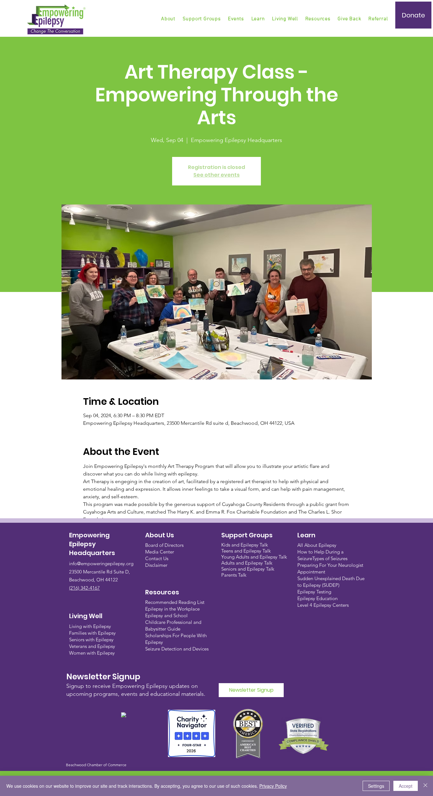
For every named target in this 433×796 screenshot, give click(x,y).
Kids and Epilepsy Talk (245, 545)
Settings (376, 786)
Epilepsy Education (317, 598)
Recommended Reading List (174, 602)
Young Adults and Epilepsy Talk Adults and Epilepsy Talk (254, 560)
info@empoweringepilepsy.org (101, 563)
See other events (216, 174)
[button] (202, 19)
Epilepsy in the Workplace (172, 609)
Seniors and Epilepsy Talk (247, 569)
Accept (405, 786)
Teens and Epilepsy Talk (246, 551)
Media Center (159, 552)
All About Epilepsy (316, 545)
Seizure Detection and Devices (177, 649)
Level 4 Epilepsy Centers (323, 605)
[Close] (425, 786)
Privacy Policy (273, 786)
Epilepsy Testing (314, 592)
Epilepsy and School (166, 615)
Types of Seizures (329, 558)
